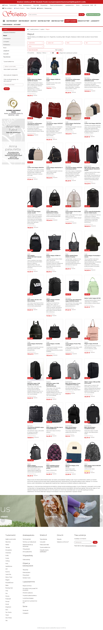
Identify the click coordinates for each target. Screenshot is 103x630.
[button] (90, 545)
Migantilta (52, 37)
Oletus (44, 53)
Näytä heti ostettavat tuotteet (68, 53)
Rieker (96, 37)
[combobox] (56, 14)
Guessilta (58, 37)
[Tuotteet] (4, 21)
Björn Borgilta (66, 37)
